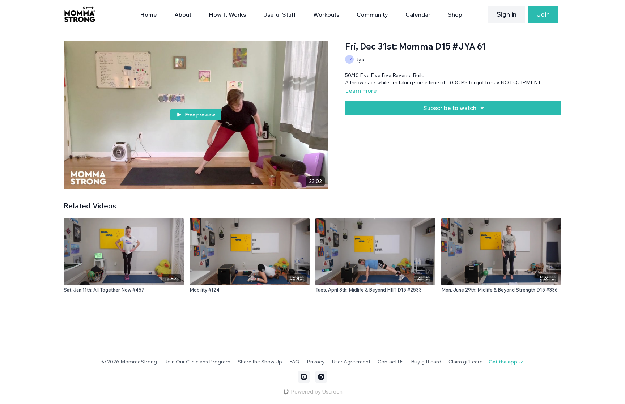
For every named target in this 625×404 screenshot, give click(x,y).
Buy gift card (426, 361)
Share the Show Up (260, 361)
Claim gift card (465, 361)
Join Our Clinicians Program (197, 361)
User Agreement (351, 361)
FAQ (294, 361)
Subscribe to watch (449, 107)
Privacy (316, 361)
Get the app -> (506, 361)
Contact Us (391, 361)
